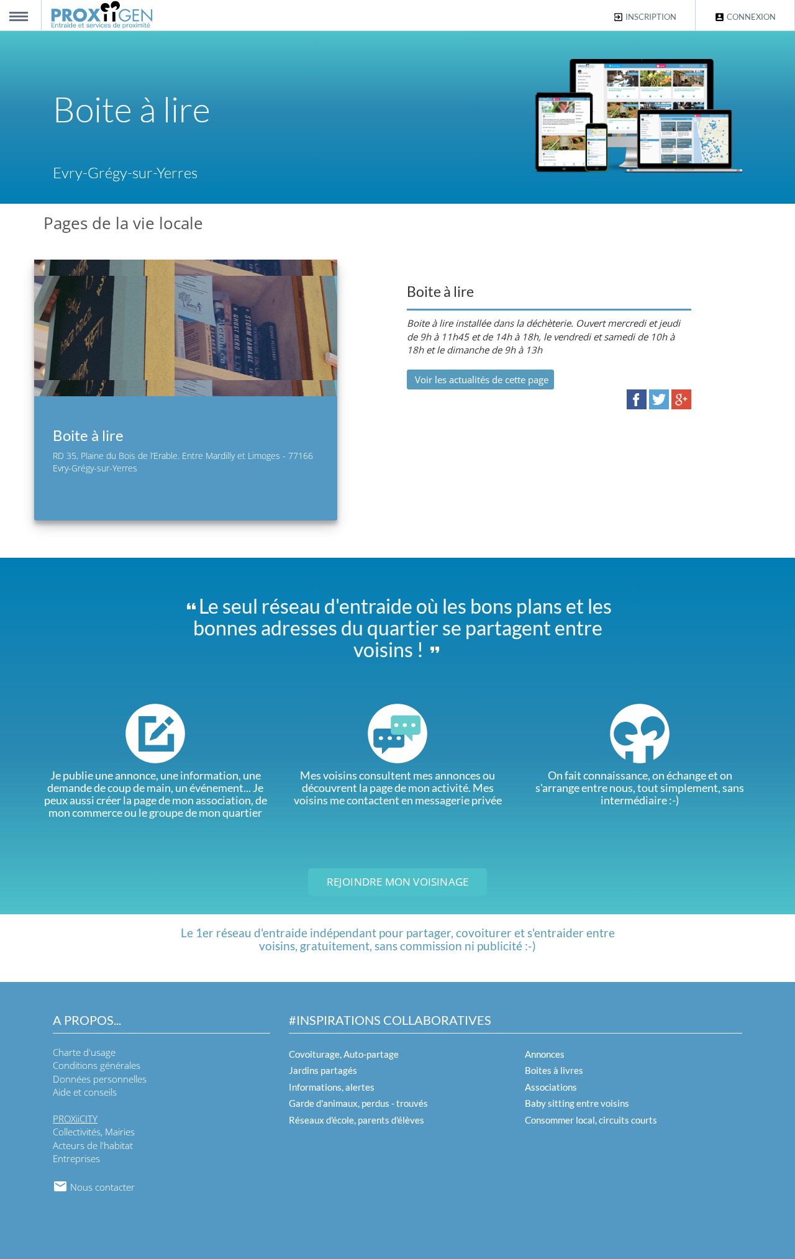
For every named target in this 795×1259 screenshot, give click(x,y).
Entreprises (76, 1158)
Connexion (750, 17)
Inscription (650, 17)
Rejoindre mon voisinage (398, 882)
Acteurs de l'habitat (93, 1145)
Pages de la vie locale (123, 223)
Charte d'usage (84, 1052)
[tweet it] (659, 398)
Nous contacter (101, 1187)
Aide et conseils (85, 1092)
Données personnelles (100, 1079)
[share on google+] (681, 398)
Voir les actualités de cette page (480, 379)
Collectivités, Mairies (94, 1131)
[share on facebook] (637, 398)
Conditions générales (96, 1065)
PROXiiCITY (75, 1118)
